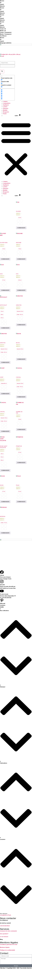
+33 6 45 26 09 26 (5, 925)
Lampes (5, 101)
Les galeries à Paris (5, 915)
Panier (5, 113)
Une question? (4, 933)
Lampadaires (6, 103)
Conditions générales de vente (8, 944)
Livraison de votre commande (8, 931)
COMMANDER (21, 227)
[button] (16, 149)
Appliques (6, 105)
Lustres (5, 106)
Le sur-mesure (4, 936)
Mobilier (5, 110)
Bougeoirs (6, 112)
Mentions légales (5, 947)
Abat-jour (5, 108)
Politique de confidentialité (7, 950)
